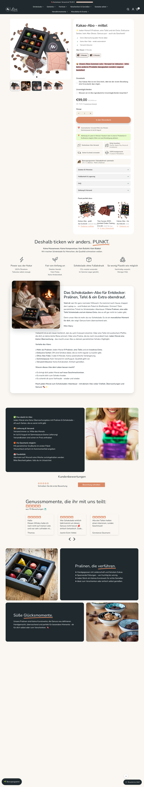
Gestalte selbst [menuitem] (100, 7)
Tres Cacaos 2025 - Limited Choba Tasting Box (106, 222)
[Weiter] (67, 49)
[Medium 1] (36, 77)
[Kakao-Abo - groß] (87, 210)
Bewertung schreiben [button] (91, 485)
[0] (136, 9)
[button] (70, 539)
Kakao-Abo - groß (85, 221)
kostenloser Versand (90, 104)
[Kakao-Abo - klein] (126, 210)
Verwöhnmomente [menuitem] (59, 12)
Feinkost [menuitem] (62, 7)
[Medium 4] (42, 76)
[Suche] (128, 9)
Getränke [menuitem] (50, 7)
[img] (73, 506)
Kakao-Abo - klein (124, 221)
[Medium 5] (44, 76)
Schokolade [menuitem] (37, 7)
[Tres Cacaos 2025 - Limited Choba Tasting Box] (106, 210)
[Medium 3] (40, 76)
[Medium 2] (38, 76)
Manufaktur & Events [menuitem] (79, 12)
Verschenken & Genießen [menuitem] (80, 7)
